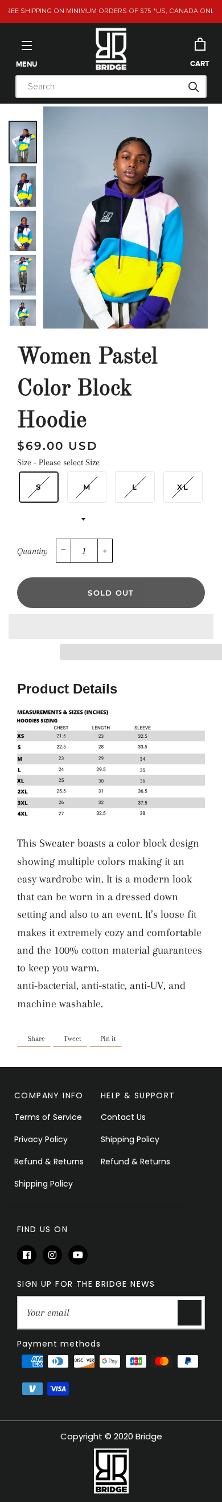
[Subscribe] (190, 1312)
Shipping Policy (43, 1183)
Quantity (32, 551)
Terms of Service (48, 1117)
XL (182, 486)
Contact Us (123, 1117)
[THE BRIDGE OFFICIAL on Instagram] (55, 1255)
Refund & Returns (49, 1161)
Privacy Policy (41, 1139)
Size (58, 462)
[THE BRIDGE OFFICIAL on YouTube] (80, 1255)
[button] (111, 626)
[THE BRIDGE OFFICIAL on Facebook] (30, 1255)
